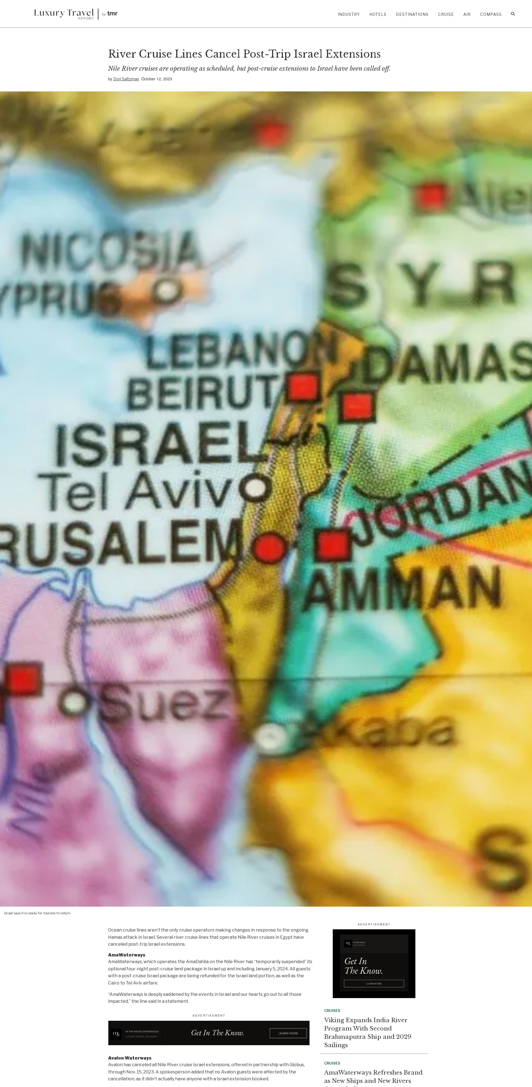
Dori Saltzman (126, 78)
